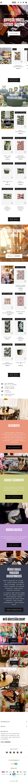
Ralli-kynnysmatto (7, 207)
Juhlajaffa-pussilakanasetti (18, 66)
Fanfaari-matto (20, 311)
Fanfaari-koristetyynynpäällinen (9, 312)
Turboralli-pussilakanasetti (21, 156)
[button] (18, 2)
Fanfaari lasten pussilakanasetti (21, 286)
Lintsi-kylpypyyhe (20, 338)
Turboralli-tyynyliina (20, 207)
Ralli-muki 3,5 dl (7, 182)
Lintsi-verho (7, 337)
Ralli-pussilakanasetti (21, 131)
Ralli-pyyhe (7, 156)
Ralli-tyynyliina (20, 182)
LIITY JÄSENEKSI (6, 741)
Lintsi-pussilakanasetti (7, 363)
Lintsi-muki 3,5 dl (20, 363)
